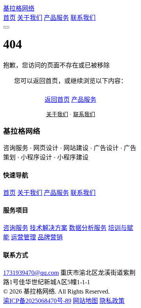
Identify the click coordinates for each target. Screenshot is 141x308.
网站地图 (85, 300)
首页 (9, 17)
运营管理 (23, 237)
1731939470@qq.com (31, 272)
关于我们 (29, 17)
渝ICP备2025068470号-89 (37, 300)
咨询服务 (15, 228)
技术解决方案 (48, 228)
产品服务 (56, 17)
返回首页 (57, 99)
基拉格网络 (18, 8)
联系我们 (83, 17)
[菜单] (6, 27)
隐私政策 (112, 300)
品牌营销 (50, 237)
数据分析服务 (88, 228)
